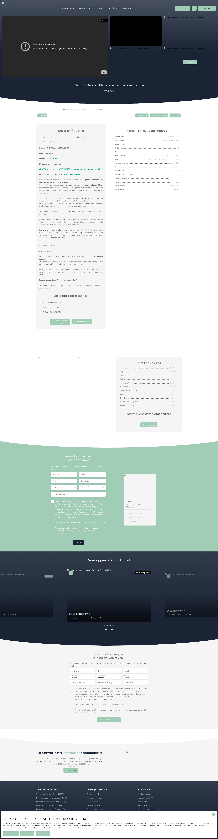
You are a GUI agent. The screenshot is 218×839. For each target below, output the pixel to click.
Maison (47, 110)
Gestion (98, 8)
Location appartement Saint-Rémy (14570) (53, 805)
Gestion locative (93, 805)
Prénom (56, 475)
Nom (83, 475)
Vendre (90, 8)
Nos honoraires (144, 794)
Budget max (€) (78, 683)
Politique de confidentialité (148, 809)
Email (55, 481)
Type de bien (101, 675)
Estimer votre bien (94, 794)
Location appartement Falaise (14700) (51, 809)
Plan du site (142, 801)
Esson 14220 (57, 110)
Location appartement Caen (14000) (51, 801)
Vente (39, 110)
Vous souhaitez (85, 486)
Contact (127, 8)
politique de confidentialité (85, 712)
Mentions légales (144, 805)
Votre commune (59, 488)
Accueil (65, 8)
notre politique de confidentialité (101, 828)
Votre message (59, 494)
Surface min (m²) (105, 683)
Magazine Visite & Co (146, 798)
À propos (117, 8)
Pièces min (128, 683)
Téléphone (85, 481)
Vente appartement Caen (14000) (50, 794)
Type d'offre (75, 675)
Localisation (127, 675)
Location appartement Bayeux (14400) (52, 798)
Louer (82, 8)
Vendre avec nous (94, 798)
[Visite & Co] (10, 8)
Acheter (74, 8)
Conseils (107, 8)
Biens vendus (92, 801)
